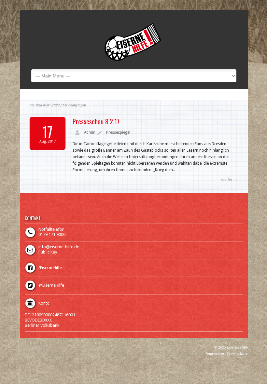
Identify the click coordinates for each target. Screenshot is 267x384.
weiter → (229, 179)
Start (55, 105)
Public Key (47, 252)
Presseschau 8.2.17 (96, 121)
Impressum (214, 354)
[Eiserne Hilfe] (133, 59)
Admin (89, 132)
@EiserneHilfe (51, 285)
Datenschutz (237, 354)
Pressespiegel (118, 132)
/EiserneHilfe (50, 267)
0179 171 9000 (51, 234)
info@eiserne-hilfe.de (58, 246)
